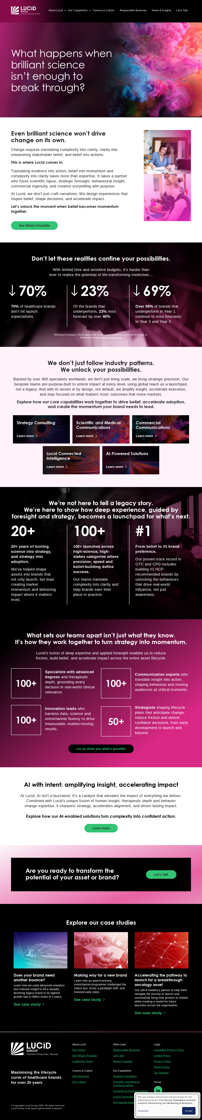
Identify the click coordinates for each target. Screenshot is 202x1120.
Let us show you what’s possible (101, 749)
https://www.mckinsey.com (109, 337)
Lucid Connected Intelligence (130, 1096)
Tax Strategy (161, 1072)
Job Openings (80, 1076)
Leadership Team (82, 1061)
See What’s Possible (34, 225)
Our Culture (79, 1082)
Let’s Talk (182, 10)
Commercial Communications (130, 1091)
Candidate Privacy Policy (169, 1050)
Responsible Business (133, 10)
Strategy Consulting (125, 1076)
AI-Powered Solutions (126, 1102)
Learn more (101, 828)
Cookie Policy (162, 1055)
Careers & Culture (104, 10)
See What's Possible (84, 1055)
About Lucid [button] (56, 10)
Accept (188, 1110)
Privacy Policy (162, 1061)
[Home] (27, 10)
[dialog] (167, 1105)
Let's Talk (118, 1055)
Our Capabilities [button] (78, 10)
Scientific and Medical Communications (126, 1084)
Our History (79, 1050)
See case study (27, 1004)
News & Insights (161, 10)
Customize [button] (143, 1111)
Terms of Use (161, 1067)
